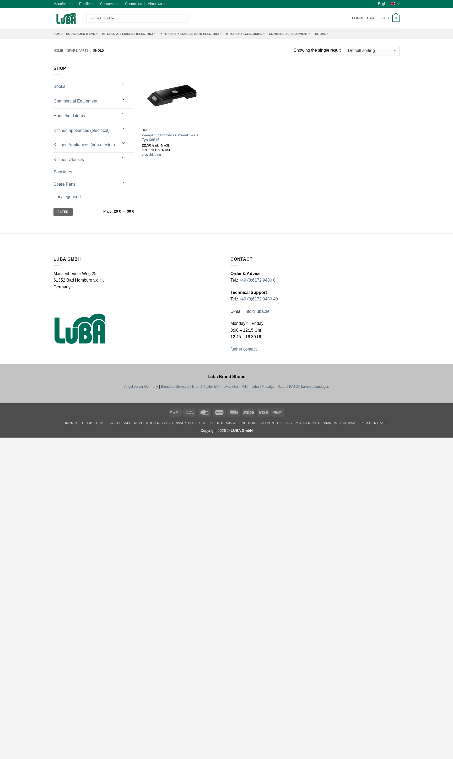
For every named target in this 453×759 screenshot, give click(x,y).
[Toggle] (123, 84)
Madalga (268, 387)
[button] (383, 18)
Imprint (72, 423)
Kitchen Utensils (68, 159)
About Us (155, 4)
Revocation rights (152, 423)
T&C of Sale (120, 423)
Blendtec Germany (175, 387)
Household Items (80, 33)
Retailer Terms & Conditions (230, 423)
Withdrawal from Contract (361, 423)
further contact (243, 349)
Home (57, 33)
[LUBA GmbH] (66, 18)
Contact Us (133, 4)
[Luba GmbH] (79, 328)
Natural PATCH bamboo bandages (303, 387)
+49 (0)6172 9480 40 (258, 299)
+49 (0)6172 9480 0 (257, 280)
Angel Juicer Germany (141, 387)
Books (320, 33)
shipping (155, 154)
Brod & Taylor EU (205, 387)
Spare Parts (78, 50)
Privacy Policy (186, 423)
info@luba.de (256, 311)
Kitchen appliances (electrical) (81, 130)
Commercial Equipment (288, 33)
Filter (62, 212)
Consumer (108, 4)
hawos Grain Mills (235, 387)
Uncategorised (67, 197)
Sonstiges (62, 172)
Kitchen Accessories (244, 33)
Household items (69, 116)
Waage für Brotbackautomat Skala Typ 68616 (170, 137)
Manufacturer (63, 4)
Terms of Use (94, 423)
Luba (255, 387)
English (383, 4)
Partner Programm (313, 423)
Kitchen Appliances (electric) (127, 33)
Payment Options (276, 423)
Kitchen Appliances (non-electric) (189, 33)
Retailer (85, 4)
